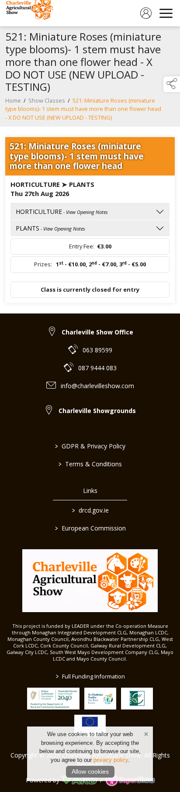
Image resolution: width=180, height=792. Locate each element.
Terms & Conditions (90, 464)
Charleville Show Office (97, 332)
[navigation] (166, 13)
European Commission (90, 528)
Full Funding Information (90, 676)
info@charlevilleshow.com (97, 386)
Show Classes (46, 100)
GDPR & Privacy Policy (90, 446)
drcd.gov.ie (90, 510)
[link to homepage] (28, 13)
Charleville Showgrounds (97, 410)
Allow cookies (90, 771)
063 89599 (97, 350)
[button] (171, 84)
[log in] (146, 13)
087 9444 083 (97, 368)
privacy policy (110, 760)
